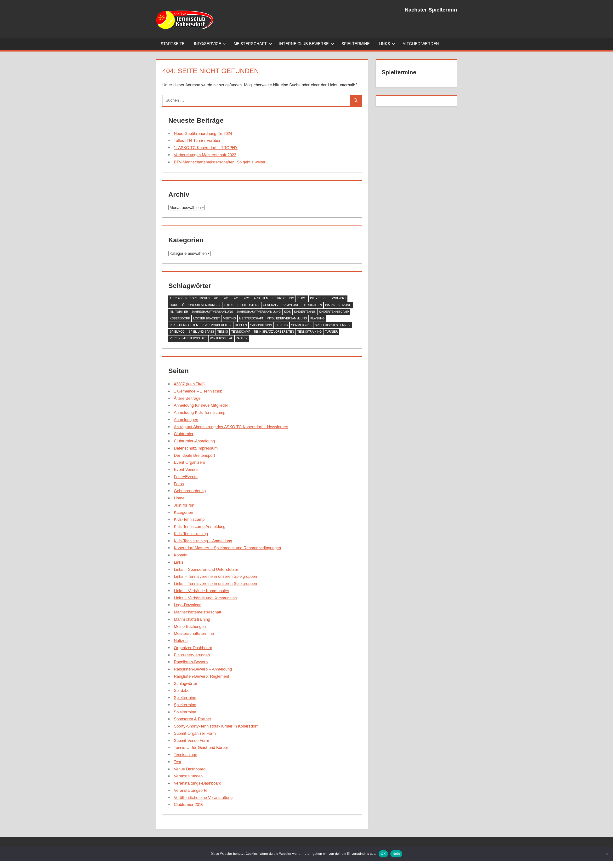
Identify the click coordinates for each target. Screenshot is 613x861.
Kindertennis (305, 311)
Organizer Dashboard (193, 648)
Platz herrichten (184, 325)
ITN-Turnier (179, 311)
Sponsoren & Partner (192, 719)
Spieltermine (355, 44)
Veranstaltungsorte (190, 790)
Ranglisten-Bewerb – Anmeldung (203, 669)
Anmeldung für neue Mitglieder (201, 405)
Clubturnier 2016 (188, 804)
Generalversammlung (281, 305)
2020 (247, 298)
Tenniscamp (240, 331)
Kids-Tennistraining (191, 534)
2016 (227, 298)
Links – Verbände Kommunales (201, 591)
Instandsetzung (338, 305)
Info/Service (207, 44)
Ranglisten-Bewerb (191, 662)
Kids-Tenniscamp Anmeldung (199, 526)
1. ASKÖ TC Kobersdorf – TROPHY (206, 147)
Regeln (241, 325)
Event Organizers (189, 462)
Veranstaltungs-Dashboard (197, 783)
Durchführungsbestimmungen (195, 305)
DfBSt (302, 298)
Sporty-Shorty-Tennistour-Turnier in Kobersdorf (216, 726)
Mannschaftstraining (192, 619)
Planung (317, 318)
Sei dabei (182, 690)
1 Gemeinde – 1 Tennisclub (198, 391)
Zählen (242, 338)
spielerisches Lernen (333, 325)
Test (177, 762)
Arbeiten (261, 298)
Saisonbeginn (261, 325)
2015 (217, 298)
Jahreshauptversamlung (212, 311)
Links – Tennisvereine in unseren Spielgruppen (215, 576)
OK (383, 853)
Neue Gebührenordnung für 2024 (203, 133)
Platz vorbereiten (217, 325)
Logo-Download (187, 605)
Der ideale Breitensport (194, 455)
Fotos (228, 305)
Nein (396, 853)
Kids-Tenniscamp (189, 519)
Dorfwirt (338, 298)
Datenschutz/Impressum (196, 448)
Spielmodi (177, 331)
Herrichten (312, 305)
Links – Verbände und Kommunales (205, 598)
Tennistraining (309, 331)
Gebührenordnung (190, 491)
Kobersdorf (180, 318)
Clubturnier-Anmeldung (194, 441)
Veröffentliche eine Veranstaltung (203, 797)
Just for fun (184, 505)
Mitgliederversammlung (287, 318)
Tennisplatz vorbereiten (274, 331)
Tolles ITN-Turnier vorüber (197, 140)
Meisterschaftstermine (194, 633)
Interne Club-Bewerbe (304, 44)
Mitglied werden (421, 44)
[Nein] (607, 853)
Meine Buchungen (190, 626)
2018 (237, 298)
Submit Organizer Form (195, 733)
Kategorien (183, 512)
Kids (287, 311)
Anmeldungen (186, 419)
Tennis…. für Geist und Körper (201, 747)
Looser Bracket (206, 318)
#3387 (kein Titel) (189, 384)
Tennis (222, 331)
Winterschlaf (221, 338)
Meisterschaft (250, 44)
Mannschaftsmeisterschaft (197, 612)
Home (179, 498)
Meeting (229, 318)
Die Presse (318, 298)
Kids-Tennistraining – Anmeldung (203, 541)
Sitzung (281, 325)
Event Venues (186, 469)
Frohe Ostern (248, 305)
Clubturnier (183, 434)
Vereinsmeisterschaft (188, 338)
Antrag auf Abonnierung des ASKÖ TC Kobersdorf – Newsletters (231, 427)
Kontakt (180, 555)
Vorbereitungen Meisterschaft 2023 (205, 155)
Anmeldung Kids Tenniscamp (199, 412)
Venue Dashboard (189, 769)
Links (384, 44)
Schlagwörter (185, 683)
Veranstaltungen (188, 776)
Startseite (173, 44)
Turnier (331, 331)
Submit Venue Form (191, 740)
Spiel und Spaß (201, 331)
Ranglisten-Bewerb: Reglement (201, 676)
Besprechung (283, 298)
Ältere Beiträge (187, 398)
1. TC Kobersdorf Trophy (190, 298)
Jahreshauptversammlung (259, 311)
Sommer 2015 (301, 325)
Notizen (180, 640)
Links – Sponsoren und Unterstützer (206, 569)
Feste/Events (186, 476)
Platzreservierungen (192, 655)
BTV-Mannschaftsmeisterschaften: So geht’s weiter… (222, 162)
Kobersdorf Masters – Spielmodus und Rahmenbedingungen (227, 548)
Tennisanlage (185, 754)
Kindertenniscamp (334, 311)
